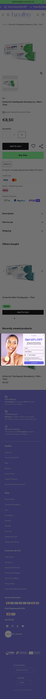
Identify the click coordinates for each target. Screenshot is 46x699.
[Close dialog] (43, 335)
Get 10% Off (34, 362)
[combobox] (26, 355)
